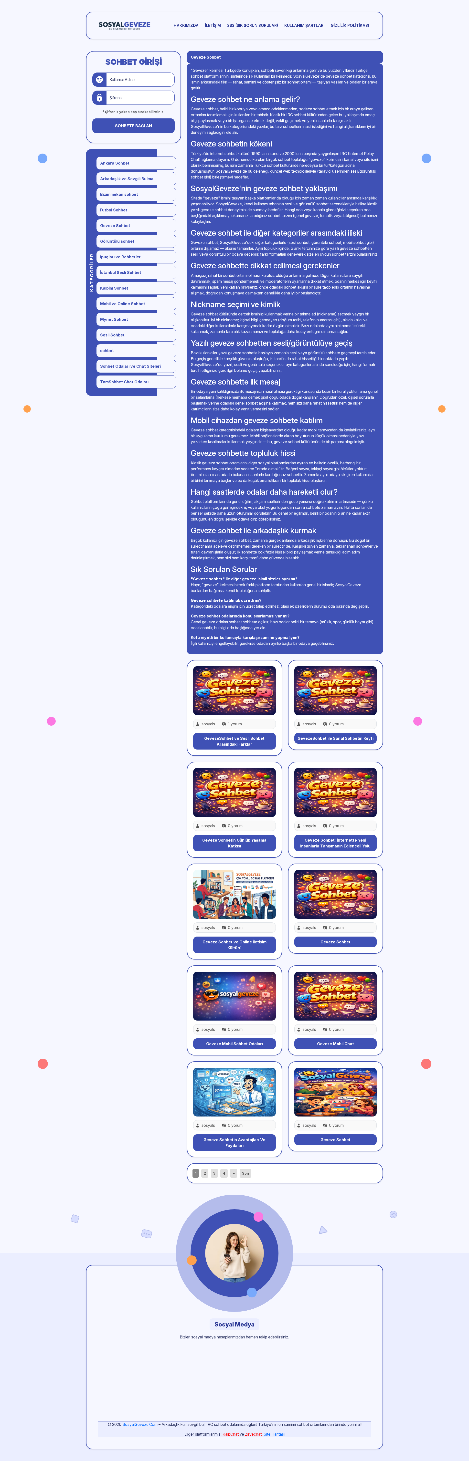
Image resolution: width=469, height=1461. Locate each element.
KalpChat (231, 1434)
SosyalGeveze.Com (140, 1424)
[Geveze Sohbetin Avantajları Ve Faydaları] (234, 1091)
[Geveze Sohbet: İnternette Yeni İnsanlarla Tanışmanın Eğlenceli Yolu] (335, 792)
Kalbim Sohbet (114, 288)
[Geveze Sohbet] (335, 893)
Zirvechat (253, 1434)
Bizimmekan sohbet (119, 194)
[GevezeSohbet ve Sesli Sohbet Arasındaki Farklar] (234, 690)
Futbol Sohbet (113, 210)
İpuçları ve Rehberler (120, 256)
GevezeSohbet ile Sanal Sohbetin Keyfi (335, 738)
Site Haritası (274, 1434)
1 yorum (234, 723)
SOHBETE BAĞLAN (133, 125)
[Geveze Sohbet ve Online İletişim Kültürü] (234, 893)
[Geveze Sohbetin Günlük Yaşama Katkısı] (234, 792)
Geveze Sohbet (115, 225)
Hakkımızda (186, 25)
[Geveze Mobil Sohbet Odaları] (234, 995)
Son (245, 1173)
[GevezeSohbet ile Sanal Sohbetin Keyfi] (335, 690)
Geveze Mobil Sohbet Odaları (234, 1043)
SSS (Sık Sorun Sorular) (252, 25)
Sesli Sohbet (112, 335)
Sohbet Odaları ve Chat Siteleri (130, 366)
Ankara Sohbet (114, 163)
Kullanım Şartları (304, 25)
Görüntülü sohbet (117, 241)
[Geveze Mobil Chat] (335, 995)
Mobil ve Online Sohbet (122, 303)
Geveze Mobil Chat (335, 1043)
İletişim (213, 25)
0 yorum (336, 723)
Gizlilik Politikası (350, 25)
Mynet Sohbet (114, 319)
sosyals (208, 723)
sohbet (107, 350)
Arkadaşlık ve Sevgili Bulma (126, 178)
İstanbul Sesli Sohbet (120, 272)
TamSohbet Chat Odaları (124, 381)
